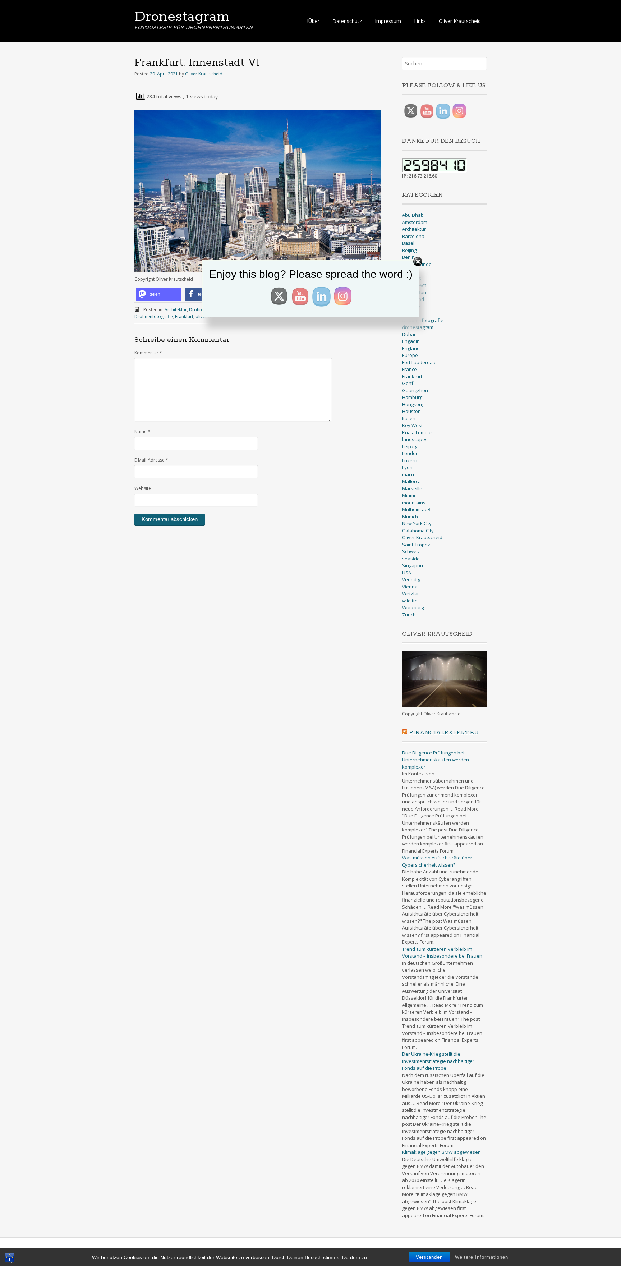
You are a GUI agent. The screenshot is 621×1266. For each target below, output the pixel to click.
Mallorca (411, 481)
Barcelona (413, 236)
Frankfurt (412, 376)
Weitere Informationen (481, 1257)
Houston (411, 411)
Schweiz (411, 551)
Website (142, 488)
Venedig (411, 579)
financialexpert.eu (444, 733)
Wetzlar (410, 593)
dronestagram (417, 327)
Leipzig (409, 446)
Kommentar (148, 353)
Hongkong (413, 404)
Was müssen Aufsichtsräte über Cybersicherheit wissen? (437, 861)
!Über (313, 21)
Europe (410, 355)
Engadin (411, 341)
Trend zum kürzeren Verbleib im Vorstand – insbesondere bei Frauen (442, 952)
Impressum (388, 21)
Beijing (409, 250)
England (411, 348)
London (410, 453)
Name (142, 431)
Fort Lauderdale (419, 362)
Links (420, 21)
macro (409, 474)
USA (406, 572)
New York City (417, 523)
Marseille (412, 488)
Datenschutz (347, 21)
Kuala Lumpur (417, 432)
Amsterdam (414, 222)
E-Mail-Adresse (151, 460)
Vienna (410, 586)
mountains (414, 502)
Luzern (409, 460)
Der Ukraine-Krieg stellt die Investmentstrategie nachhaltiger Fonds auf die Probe (438, 1061)
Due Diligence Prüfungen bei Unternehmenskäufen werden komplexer (435, 759)
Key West (412, 425)
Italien (408, 418)
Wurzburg (413, 607)
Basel (408, 243)
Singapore (413, 565)
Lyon (407, 467)
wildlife (410, 600)
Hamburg (412, 397)
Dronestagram (182, 17)
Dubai (408, 334)
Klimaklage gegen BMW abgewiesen (441, 1152)
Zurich (409, 614)
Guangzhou (415, 390)
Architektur (414, 229)
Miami (408, 495)
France (409, 369)
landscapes (415, 439)
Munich (410, 516)
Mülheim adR (416, 509)
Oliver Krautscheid (460, 21)
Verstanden (429, 1257)
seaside (411, 558)
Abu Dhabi (413, 215)
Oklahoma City (418, 530)
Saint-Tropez (416, 544)
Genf (407, 383)
